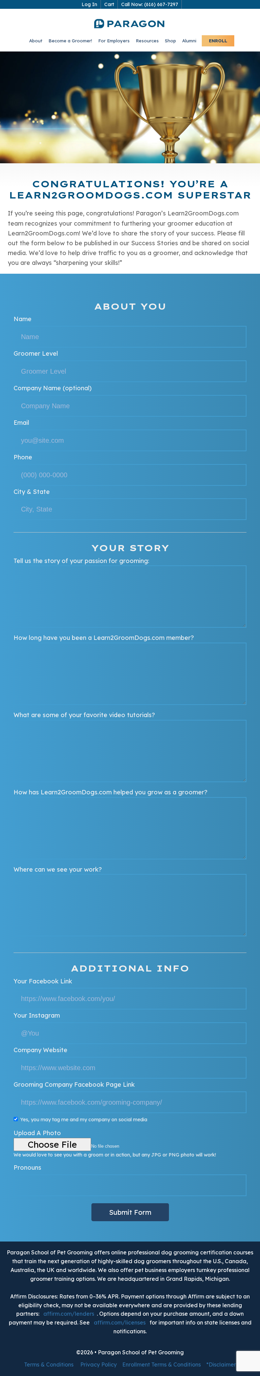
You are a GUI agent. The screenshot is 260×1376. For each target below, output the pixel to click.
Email (21, 422)
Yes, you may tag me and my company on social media (83, 1120)
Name (22, 319)
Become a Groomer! (70, 40)
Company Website (40, 1050)
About (35, 40)
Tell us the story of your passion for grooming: (81, 561)
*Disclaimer (221, 1364)
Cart (109, 4)
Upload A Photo (37, 1133)
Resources (147, 40)
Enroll (218, 40)
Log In (89, 4)
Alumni (189, 40)
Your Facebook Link (43, 981)
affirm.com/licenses (120, 1322)
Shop (170, 40)
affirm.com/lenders (68, 1313)
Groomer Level (36, 353)
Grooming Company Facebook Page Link (74, 1084)
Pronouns (27, 1167)
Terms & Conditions (48, 1364)
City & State (32, 492)
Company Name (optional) (53, 388)
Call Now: (149, 4)
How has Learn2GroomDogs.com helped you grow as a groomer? (111, 792)
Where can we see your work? (58, 869)
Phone (23, 457)
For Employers (114, 40)
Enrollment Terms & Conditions (161, 1364)
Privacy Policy (98, 1364)
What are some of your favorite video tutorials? (84, 715)
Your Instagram (37, 1015)
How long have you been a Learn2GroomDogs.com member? (104, 638)
